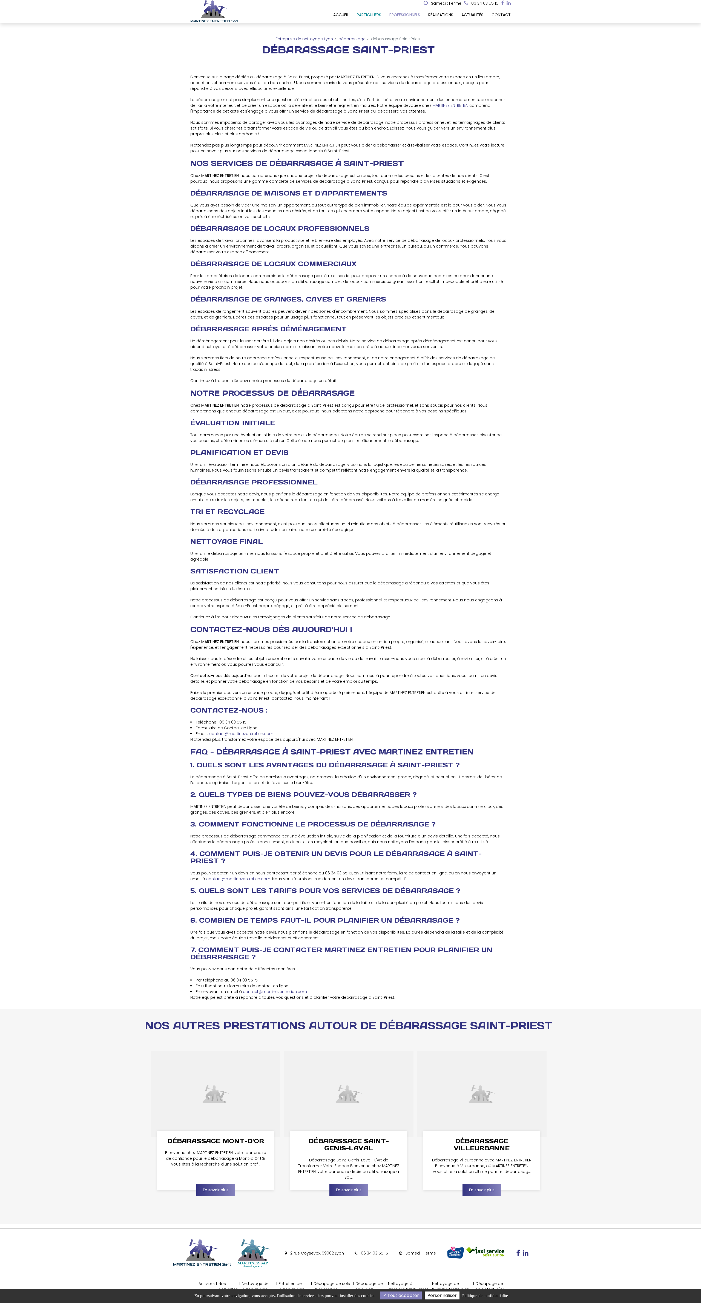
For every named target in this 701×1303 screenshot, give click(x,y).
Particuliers (369, 15)
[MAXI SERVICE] (485, 1258)
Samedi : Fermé (445, 3)
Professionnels (404, 15)
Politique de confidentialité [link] (485, 1295)
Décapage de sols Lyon (369, 1286)
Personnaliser (442, 1295)
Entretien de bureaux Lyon (292, 1286)
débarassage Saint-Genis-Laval (348, 1144)
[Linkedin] (509, 3)
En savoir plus (215, 1190)
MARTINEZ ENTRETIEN (450, 105)
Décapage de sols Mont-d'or (490, 1286)
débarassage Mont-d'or (215, 1140)
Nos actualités (228, 1286)
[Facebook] (502, 3)
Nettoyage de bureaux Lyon (255, 1286)
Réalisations (440, 15)
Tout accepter (402, 1295)
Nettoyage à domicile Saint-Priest (408, 1286)
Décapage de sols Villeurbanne (332, 1286)
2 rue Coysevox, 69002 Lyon (316, 1253)
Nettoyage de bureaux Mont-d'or (450, 1286)
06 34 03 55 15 (374, 1253)
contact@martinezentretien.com (241, 733)
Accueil (341, 15)
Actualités (472, 15)
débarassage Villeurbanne (482, 1144)
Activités (207, 1283)
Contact (501, 15)
